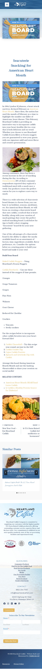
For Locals (21, 570)
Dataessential (8, 181)
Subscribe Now (10, 641)
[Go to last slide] (5, 472)
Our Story (21, 576)
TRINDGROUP (34, 656)
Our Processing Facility (22, 574)
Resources (6, 664)
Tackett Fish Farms (22, 580)
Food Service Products (22, 568)
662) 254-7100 (22, 590)
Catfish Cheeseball (14, 344)
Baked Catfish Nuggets (12, 261)
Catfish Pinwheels (10, 270)
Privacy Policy (19, 664)
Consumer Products (22, 564)
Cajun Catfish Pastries (15, 352)
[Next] (36, 472)
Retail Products (21, 578)
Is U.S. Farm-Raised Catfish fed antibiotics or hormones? (31, 430)
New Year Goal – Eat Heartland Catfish (9, 429)
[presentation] (21, 466)
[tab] (16, 492)
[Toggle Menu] (7, 4)
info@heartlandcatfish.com (22, 593)
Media (22, 572)
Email (6, 629)
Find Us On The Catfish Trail (22, 566)
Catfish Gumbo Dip (14, 350)
